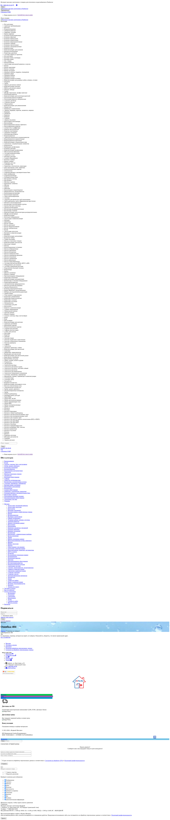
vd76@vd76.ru (11, 668)
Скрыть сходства (11, 772)
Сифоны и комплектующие (16, 569)
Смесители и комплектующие (17, 571)
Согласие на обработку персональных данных (19, 650)
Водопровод (11, 593)
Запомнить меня (8, 615)
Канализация (12, 526)
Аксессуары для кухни (15, 507)
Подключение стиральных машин (18, 555)
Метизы (10, 542)
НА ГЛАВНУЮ (5, 637)
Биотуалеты (11, 509)
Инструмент (11, 524)
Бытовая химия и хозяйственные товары (20, 512)
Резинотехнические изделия (16, 564)
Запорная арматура (13, 521)
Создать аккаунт (6, 621)
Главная (3, 631)
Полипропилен (12, 556)
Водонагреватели (13, 515)
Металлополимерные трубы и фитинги (20, 540)
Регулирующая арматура (15, 563)
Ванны (10, 513)
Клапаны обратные (13, 529)
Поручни (10, 559)
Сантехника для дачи (14, 566)
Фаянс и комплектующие (15, 582)
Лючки (10, 537)
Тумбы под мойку (13, 580)
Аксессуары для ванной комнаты (18, 505)
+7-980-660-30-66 (7, 5)
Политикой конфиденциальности (74, 760)
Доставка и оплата (11, 645)
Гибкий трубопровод (14, 518)
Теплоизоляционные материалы (17, 575)
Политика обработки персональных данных (19, 648)
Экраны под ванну (13, 587)
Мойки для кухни (13, 544)
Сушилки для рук (13, 574)
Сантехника (11, 596)
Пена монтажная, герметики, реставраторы (21, 550)
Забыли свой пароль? (7, 617)
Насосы (10, 545)
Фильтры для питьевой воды (16, 583)
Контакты (9, 646)
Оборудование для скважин (16, 547)
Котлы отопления (13, 536)
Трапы (10, 579)
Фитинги (10, 585)
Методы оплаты (12, 602)
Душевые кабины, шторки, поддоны (19, 520)
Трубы (10, 599)
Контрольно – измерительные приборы (20, 534)
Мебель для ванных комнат (16, 539)
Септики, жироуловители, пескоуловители (20, 567)
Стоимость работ (13, 601)
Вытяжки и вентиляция (15, 516)
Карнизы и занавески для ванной (18, 528)
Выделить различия (12, 774)
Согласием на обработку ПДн (54, 760)
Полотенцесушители (14, 558)
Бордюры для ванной (14, 510)
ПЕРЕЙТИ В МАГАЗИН (25, 15)
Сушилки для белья (14, 572)
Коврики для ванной (14, 531)
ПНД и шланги (12, 552)
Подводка (11, 553)
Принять (3, 818)
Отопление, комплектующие (16, 548)
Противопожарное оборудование (18, 561)
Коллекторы (11, 532)
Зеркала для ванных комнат (16, 523)
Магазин (8, 643)
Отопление (11, 595)
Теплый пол (11, 577)
